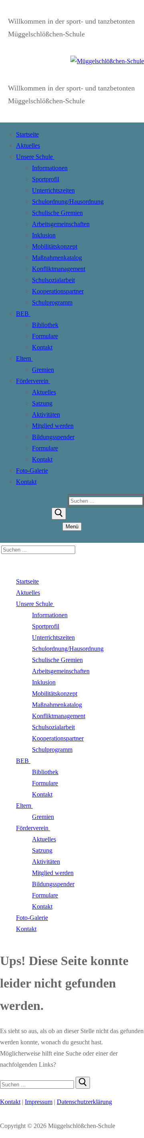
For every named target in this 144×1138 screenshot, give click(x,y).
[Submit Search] (59, 514)
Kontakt (10, 1101)
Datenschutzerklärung (84, 1101)
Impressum (38, 1101)
